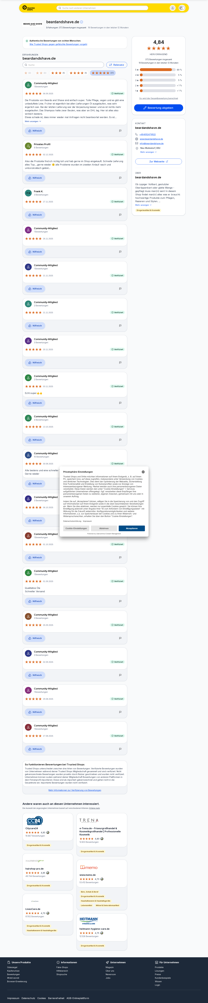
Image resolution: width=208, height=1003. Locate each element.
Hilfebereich (62, 971)
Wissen (158, 981)
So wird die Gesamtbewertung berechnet (158, 98)
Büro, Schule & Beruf (89, 892)
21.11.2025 (48, 275)
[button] (173, 8)
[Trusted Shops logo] (28, 7)
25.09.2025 (48, 625)
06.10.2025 (48, 507)
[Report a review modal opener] (120, 131)
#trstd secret (13, 978)
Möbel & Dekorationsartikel (107, 905)
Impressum (13, 998)
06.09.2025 (48, 93)
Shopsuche (61, 974)
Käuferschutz (13, 971)
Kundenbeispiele (163, 978)
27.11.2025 (48, 202)
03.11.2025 (48, 386)
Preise (158, 974)
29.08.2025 (48, 699)
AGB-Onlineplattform (78, 998)
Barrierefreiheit (56, 998)
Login (157, 985)
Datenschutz (28, 998)
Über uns (110, 971)
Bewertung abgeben (160, 107)
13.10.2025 (48, 427)
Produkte (159, 967)
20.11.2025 (48, 349)
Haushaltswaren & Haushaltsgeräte (41, 930)
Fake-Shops (62, 967)
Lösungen (159, 971)
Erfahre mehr (94, 808)
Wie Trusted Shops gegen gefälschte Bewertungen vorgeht (58, 44)
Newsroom (111, 974)
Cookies (41, 998)
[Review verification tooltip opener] (81, 22)
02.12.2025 (48, 154)
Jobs (108, 978)
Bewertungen (13, 974)
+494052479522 (148, 134)
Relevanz (118, 64)
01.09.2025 (48, 581)
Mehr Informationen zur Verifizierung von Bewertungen (75, 790)
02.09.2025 (48, 662)
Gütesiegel (12, 967)
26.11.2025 (48, 239)
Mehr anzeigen (147, 152)
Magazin (110, 967)
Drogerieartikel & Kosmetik (148, 210)
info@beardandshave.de (152, 143)
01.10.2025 (48, 544)
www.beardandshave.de (151, 139)
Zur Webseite (157, 161)
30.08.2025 (48, 464)
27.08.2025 (48, 736)
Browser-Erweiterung (17, 981)
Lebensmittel (86, 905)
